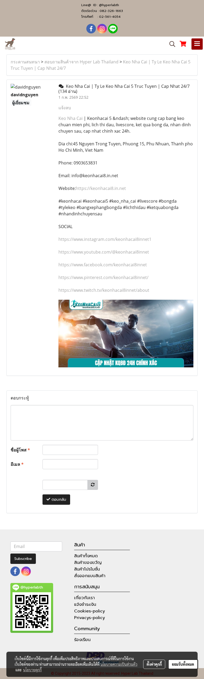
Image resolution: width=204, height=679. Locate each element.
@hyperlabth (109, 5)
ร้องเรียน (82, 640)
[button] (170, 44)
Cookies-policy (89, 611)
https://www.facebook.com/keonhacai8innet (102, 265)
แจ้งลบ (64, 108)
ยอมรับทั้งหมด (183, 664)
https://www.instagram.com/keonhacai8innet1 (104, 239)
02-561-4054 (110, 16)
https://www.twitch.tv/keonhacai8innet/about (103, 290)
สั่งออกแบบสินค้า (89, 576)
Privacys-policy (89, 618)
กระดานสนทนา (25, 62)
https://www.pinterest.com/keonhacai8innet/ (103, 277)
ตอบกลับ (58, 499)
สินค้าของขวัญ (88, 562)
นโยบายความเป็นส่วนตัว (118, 664)
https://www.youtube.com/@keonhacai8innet (103, 252)
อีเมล (17, 464)
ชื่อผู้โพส (20, 450)
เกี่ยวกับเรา (84, 598)
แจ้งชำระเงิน (85, 604)
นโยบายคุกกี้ (32, 669)
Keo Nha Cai (70, 118)
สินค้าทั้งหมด (86, 556)
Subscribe (23, 559)
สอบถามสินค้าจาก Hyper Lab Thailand (81, 62)
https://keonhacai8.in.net (101, 188)
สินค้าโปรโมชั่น (87, 569)
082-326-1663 (111, 10)
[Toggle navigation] (197, 44)
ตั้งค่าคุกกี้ (154, 664)
